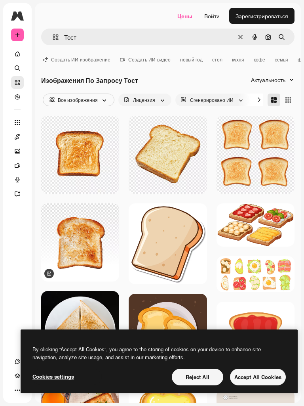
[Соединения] (17, 361)
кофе (259, 59)
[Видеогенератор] (17, 165)
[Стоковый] (17, 82)
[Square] (288, 100)
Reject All (197, 377)
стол (217, 59)
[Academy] (17, 376)
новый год (191, 59)
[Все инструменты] (17, 122)
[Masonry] (274, 100)
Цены (184, 16)
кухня (238, 59)
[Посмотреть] (17, 96)
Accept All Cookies (257, 377)
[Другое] (17, 390)
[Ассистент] (17, 194)
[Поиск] (17, 68)
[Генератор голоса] (17, 179)
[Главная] (17, 54)
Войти (212, 16)
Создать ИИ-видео (149, 59)
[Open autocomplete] (52, 37)
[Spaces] (17, 136)
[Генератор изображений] (17, 151)
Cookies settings (53, 376)
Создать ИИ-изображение (80, 59)
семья (281, 59)
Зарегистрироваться (262, 16)
